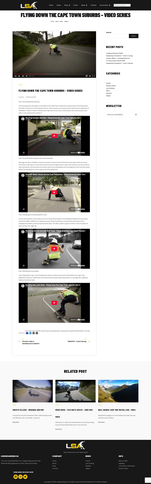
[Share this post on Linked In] (33, 333)
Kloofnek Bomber (54, 331)
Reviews (109, 93)
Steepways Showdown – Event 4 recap (119, 56)
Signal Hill (71, 331)
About (59, 5)
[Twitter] (25, 477)
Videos (66, 21)
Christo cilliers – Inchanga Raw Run (118, 58)
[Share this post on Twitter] (30, 333)
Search (108, 32)
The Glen (87, 331)
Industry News (111, 86)
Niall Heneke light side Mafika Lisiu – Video (116, 410)
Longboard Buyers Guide (114, 53)
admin (22, 97)
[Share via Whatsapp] (37, 333)
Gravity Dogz (45, 331)
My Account (104, 5)
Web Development (88, 482)
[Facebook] (15, 477)
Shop (66, 5)
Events (108, 83)
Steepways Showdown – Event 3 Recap (119, 63)
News (83, 5)
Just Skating (110, 88)
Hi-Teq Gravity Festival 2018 (115, 61)
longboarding (64, 331)
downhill (37, 331)
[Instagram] (20, 477)
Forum (75, 5)
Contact (93, 5)
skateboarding (79, 331)
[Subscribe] (135, 114)
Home (51, 5)
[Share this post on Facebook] (27, 333)
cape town (31, 331)
